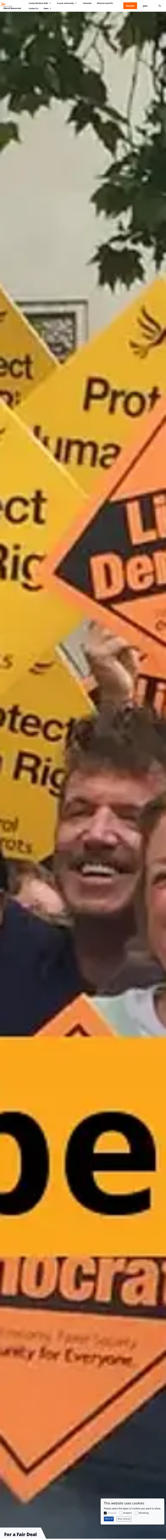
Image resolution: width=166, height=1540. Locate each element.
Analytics (127, 1512)
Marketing (144, 1512)
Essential (112, 1512)
